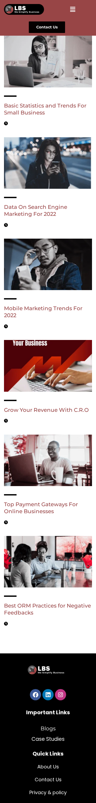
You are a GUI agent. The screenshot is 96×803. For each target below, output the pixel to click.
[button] (72, 9)
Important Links (48, 712)
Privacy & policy (48, 792)
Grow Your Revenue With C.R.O (46, 410)
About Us (48, 766)
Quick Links (48, 753)
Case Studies (48, 739)
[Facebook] (35, 694)
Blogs (48, 728)
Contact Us (48, 779)
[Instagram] (60, 694)
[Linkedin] (48, 694)
